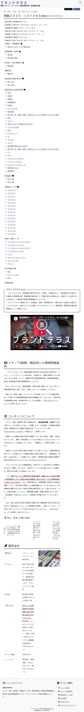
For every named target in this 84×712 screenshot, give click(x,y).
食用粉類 (10, 171)
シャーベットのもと (14, 162)
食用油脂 (10, 112)
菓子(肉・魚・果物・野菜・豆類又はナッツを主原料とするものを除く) (33, 149)
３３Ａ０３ (11, 234)
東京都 (9, 11)
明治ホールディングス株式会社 (30, 11)
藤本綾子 (10, 66)
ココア (9, 143)
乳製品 (9, 105)
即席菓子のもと (13, 168)
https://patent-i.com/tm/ (13, 431)
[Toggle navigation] (80, 2)
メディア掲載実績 (66, 691)
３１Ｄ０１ (11, 199)
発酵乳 (9, 99)
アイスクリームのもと (15, 158)
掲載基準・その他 (66, 695)
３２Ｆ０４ (11, 228)
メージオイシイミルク (15, 245)
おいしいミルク (13, 275)
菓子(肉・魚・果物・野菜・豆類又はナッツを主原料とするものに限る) (33, 115)
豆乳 (9, 118)
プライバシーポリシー (68, 705)
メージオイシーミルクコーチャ (18, 248)
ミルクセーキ (12, 108)
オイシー (10, 264)
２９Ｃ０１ (11, 190)
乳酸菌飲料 (11, 102)
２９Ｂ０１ (11, 218)
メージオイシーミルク (15, 251)
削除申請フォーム (17, 506)
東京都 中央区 (12, 58)
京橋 (19, 11)
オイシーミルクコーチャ (16, 257)
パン (9, 152)
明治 (9, 272)
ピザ (9, 155)
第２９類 (10, 82)
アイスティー (12, 134)
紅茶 (9, 130)
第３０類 (10, 85)
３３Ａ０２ (11, 209)
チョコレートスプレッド (16, 165)
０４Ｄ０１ (11, 212)
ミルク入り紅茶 (13, 127)
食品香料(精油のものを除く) (17, 146)
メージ (9, 254)
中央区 (14, 11)
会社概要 (63, 698)
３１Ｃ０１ (11, 196)
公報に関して (14, 457)
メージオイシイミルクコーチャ (18, 242)
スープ (9, 121)
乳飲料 (9, 96)
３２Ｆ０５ (11, 203)
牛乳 (9, 93)
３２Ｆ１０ (11, 206)
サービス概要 (64, 688)
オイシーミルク (13, 261)
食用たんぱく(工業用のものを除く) (20, 124)
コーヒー (10, 140)
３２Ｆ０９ (11, 231)
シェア (77, 9)
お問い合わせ (64, 702)
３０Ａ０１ (11, 193)
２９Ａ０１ (11, 215)
